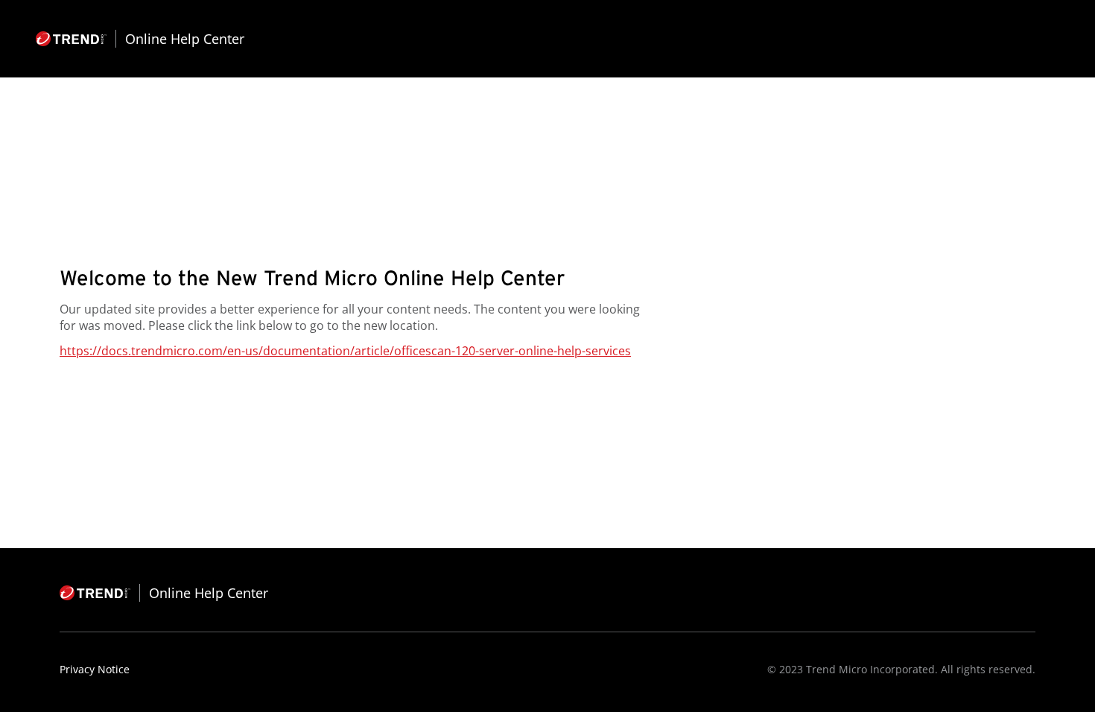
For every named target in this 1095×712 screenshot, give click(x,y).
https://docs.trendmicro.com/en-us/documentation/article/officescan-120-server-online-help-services (345, 351)
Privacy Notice (95, 669)
